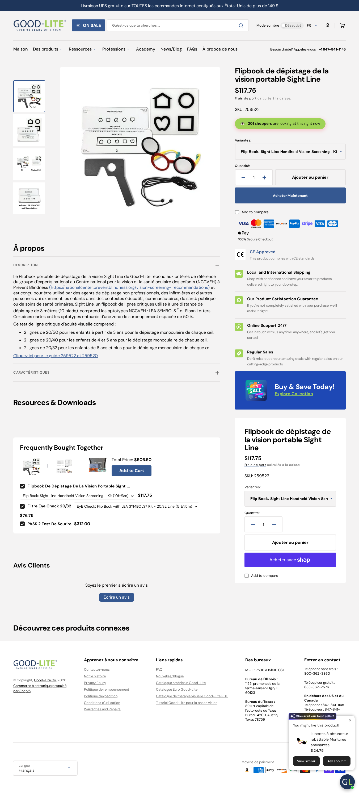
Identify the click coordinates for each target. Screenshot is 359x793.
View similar (306, 761)
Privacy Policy (95, 683)
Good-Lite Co (45, 680)
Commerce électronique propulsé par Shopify (39, 688)
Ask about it (337, 761)
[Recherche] (242, 25)
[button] (341, 25)
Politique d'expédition (100, 696)
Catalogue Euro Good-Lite (176, 689)
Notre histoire (95, 676)
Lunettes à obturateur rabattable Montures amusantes (329, 739)
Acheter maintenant (290, 195)
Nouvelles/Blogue (170, 676)
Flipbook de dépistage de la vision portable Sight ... (78, 486)
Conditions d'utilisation (102, 702)
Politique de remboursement (106, 689)
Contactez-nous (97, 669)
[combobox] (178, 25)
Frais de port (246, 98)
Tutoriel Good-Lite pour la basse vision (186, 702)
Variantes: (243, 140)
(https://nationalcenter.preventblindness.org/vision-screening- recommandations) (129, 287)
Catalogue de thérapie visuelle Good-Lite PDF (192, 696)
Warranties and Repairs (102, 709)
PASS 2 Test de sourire (49, 524)
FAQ (159, 669)
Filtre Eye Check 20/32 (49, 506)
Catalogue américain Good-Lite (181, 683)
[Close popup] (350, 720)
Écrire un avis (117, 597)
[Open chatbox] (347, 781)
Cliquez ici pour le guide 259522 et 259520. (55, 355)
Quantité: (242, 166)
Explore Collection (294, 393)
